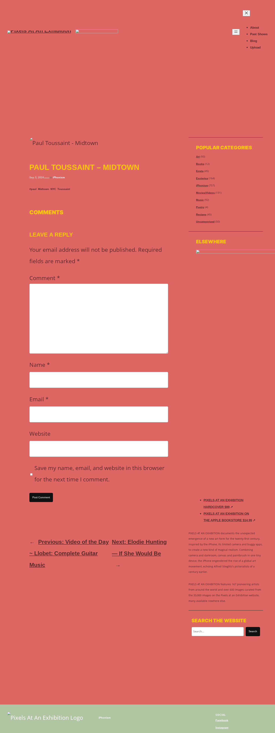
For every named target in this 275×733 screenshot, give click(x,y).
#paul (32, 189)
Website (40, 433)
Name (39, 364)
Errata (200, 171)
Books (200, 163)
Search (253, 631)
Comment (44, 278)
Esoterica (202, 178)
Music (200, 199)
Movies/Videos (205, 192)
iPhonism (59, 177)
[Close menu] (246, 13)
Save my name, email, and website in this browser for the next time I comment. (99, 473)
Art (198, 156)
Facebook (222, 720)
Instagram (222, 727)
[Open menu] (236, 32)
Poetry (200, 207)
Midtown (43, 189)
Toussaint (63, 189)
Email (39, 399)
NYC (53, 189)
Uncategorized (205, 221)
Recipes (201, 214)
